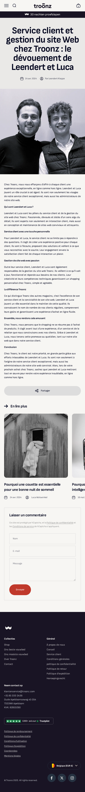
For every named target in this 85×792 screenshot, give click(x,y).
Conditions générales (58, 659)
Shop (6, 644)
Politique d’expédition (15, 746)
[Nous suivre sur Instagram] (72, 778)
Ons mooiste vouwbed (16, 654)
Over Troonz (10, 659)
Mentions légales (12, 755)
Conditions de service (23, 526)
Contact (8, 664)
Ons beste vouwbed (14, 649)
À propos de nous (56, 644)
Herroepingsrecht (56, 678)
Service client (54, 654)
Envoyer (20, 589)
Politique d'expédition (58, 673)
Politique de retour (57, 668)
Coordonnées (10, 750)
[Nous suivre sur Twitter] (62, 778)
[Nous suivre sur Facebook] (52, 778)
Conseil (51, 649)
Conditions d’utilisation (15, 741)
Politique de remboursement (18, 731)
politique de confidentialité (61, 664)
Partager (45, 390)
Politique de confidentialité (60, 522)
